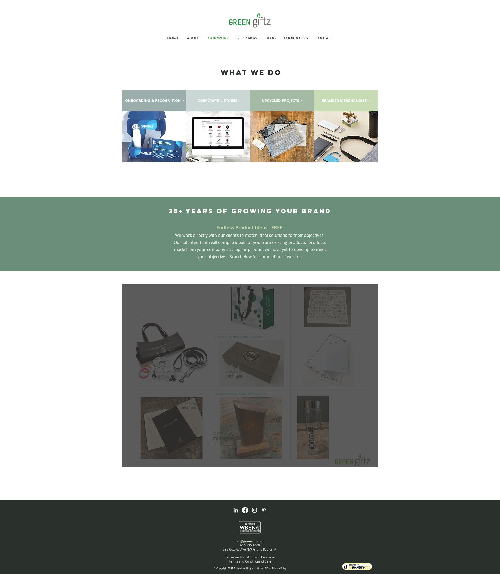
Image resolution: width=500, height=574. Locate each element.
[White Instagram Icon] (254, 510)
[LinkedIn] (236, 510)
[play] (363, 463)
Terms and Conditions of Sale (250, 561)
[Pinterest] (264, 510)
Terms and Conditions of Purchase (250, 557)
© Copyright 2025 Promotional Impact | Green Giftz (250, 568)
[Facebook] (245, 510)
